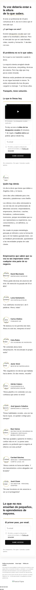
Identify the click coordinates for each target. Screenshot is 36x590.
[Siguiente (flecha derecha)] (3, 589)
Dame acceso (18, 156)
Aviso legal (18, 563)
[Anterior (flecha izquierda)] (1, 589)
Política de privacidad (8, 563)
